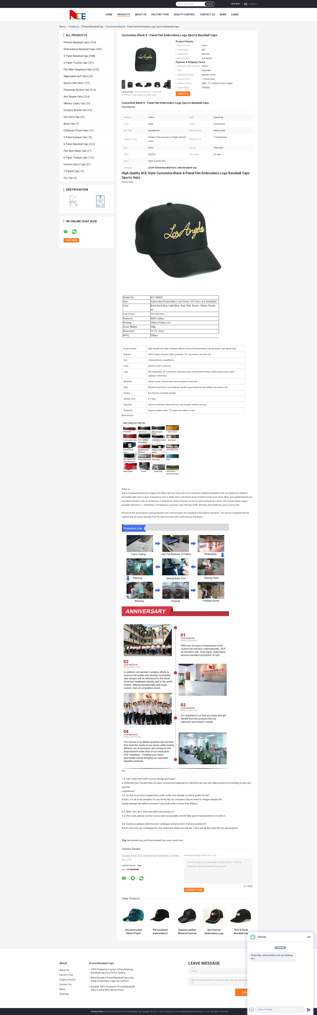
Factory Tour (160, 14)
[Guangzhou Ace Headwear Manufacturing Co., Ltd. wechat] (76, 232)
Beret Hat (69, 123)
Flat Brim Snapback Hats (78, 69)
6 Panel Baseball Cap (76, 144)
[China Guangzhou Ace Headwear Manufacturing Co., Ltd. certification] (73, 201)
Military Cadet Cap (74, 103)
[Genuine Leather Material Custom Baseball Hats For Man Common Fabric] (187, 915)
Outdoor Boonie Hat (75, 110)
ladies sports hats (175, 840)
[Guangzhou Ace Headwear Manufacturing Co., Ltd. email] (68, 232)
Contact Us (207, 14)
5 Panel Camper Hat (75, 137)
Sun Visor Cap (71, 117)
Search (209, 4)
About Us (140, 14)
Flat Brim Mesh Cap (75, 150)
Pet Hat (68, 178)
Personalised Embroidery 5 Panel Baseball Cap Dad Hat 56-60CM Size (160, 932)
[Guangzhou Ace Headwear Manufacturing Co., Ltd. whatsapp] (133, 878)
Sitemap (64, 994)
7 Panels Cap (71, 171)
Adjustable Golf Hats (76, 76)
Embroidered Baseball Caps (79, 49)
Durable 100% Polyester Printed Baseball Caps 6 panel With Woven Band (112, 988)
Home (109, 14)
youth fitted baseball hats (154, 840)
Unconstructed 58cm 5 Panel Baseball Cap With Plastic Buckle (133, 932)
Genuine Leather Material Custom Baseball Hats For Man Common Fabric (187, 932)
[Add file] (251, 1009)
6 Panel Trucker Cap (75, 157)
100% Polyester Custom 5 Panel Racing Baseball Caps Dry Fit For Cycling (112, 971)
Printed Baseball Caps (76, 42)
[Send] (308, 1009)
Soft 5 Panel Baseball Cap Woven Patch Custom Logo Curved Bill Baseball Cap (240, 932)
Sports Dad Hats (73, 83)
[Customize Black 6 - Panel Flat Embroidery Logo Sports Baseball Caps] (145, 60)
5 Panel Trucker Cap (75, 62)
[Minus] (309, 937)
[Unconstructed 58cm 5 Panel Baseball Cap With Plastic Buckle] (133, 915)
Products (123, 14)
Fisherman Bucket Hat (76, 89)
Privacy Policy (97, 1011)
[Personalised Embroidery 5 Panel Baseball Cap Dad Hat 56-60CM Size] (160, 915)
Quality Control (184, 14)
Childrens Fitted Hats (76, 130)
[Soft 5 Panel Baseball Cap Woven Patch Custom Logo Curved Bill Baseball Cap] (241, 915)
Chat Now (235, 4)
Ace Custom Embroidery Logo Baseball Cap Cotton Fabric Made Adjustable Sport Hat (214, 932)
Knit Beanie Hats (73, 96)
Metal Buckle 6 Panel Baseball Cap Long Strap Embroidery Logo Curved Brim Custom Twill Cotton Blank (112, 979)
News (223, 14)
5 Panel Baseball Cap (92, 26)
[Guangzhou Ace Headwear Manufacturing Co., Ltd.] (77, 15)
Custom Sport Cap (74, 164)
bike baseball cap (134, 840)
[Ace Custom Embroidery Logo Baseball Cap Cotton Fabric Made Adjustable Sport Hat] (214, 915)
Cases (235, 14)
